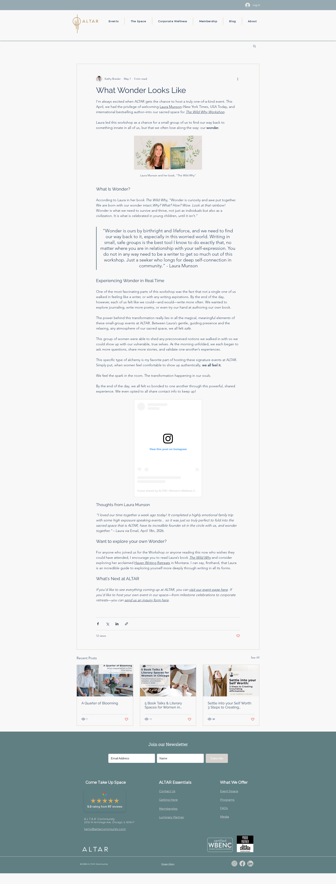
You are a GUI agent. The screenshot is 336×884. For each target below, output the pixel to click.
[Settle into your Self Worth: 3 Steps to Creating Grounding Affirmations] (231, 680)
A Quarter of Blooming (99, 703)
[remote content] (168, 448)
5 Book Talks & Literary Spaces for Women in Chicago (163, 705)
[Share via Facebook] (98, 624)
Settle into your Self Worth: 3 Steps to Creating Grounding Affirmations (230, 705)
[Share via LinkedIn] (117, 624)
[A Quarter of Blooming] (105, 680)
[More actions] (237, 78)
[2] (242, 863)
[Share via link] (126, 624)
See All (255, 657)
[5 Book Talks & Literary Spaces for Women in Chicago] (168, 680)
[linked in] (250, 863)
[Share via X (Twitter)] (107, 624)
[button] (114, 21)
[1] (234, 863)
